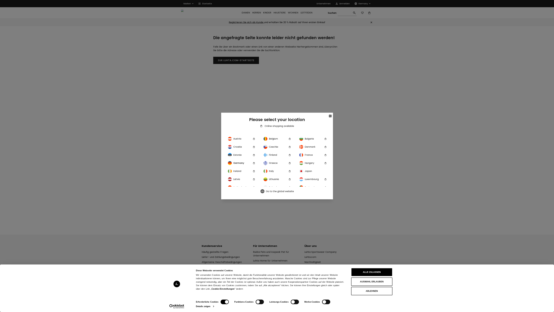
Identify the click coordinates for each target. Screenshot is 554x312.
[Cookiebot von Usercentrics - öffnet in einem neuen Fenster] (176, 306)
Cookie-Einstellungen (223, 289)
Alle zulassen (372, 272)
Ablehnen (372, 291)
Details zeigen (203, 306)
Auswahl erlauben (372, 281)
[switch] (260, 302)
